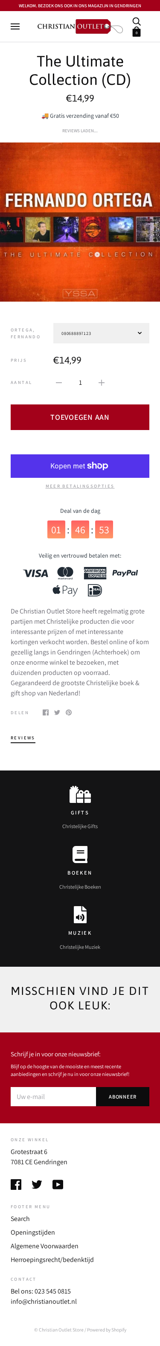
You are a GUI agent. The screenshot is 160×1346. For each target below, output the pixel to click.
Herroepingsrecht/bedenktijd (52, 1259)
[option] (80, 222)
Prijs (19, 360)
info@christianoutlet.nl (44, 1301)
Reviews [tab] (23, 738)
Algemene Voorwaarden (45, 1245)
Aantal (21, 382)
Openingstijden (33, 1232)
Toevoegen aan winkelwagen (80, 421)
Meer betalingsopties (80, 486)
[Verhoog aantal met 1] (101, 382)
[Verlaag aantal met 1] (58, 382)
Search (20, 1218)
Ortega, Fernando (26, 333)
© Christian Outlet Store (59, 1329)
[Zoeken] (136, 20)
